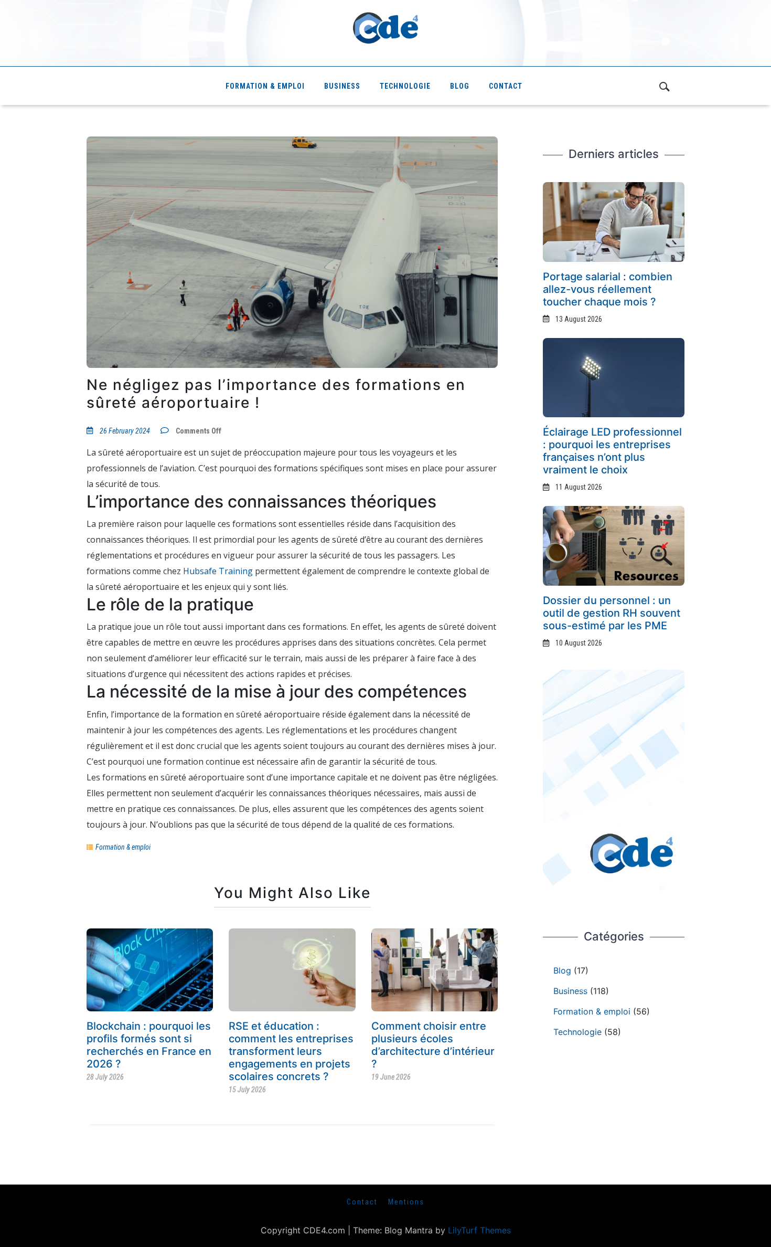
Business (342, 86)
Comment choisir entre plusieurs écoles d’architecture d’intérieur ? (433, 1045)
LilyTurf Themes (479, 1230)
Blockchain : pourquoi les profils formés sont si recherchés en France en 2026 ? (149, 1045)
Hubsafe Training (218, 571)
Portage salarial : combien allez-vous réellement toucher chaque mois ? (607, 289)
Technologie (405, 86)
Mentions (406, 1202)
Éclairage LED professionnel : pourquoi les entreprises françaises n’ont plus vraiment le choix (612, 451)
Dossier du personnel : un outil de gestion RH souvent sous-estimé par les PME (611, 613)
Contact (505, 86)
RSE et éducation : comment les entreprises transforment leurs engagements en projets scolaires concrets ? (291, 1051)
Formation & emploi (265, 86)
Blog (459, 86)
